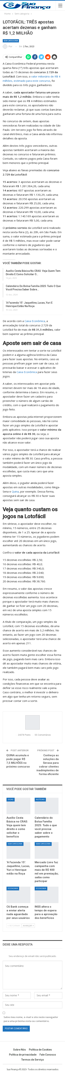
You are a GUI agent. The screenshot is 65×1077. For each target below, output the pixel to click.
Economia (13, 888)
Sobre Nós (19, 1049)
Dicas (10, 799)
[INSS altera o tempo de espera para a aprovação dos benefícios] (46, 895)
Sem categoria (11, 41)
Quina (15, 491)
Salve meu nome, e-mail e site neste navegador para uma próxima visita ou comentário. (31, 1019)
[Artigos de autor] (32, 722)
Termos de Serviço (32, 1059)
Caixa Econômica (35, 321)
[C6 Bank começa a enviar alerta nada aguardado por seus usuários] (18, 895)
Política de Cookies (40, 1049)
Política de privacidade (22, 1054)
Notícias (40, 799)
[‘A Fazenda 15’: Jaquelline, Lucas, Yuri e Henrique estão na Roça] (18, 850)
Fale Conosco (48, 1054)
